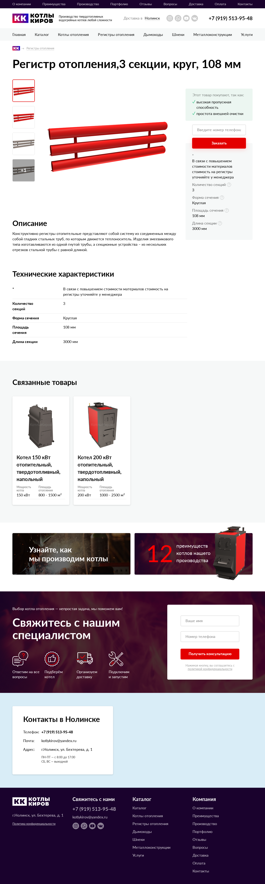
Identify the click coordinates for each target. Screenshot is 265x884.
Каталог (42, 34)
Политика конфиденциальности (33, 824)
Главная (19, 34)
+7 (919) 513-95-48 (231, 18)
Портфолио (119, 3)
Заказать (219, 142)
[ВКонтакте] (194, 18)
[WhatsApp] (178, 18)
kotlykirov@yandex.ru (58, 740)
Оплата (220, 3)
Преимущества (53, 3)
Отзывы (146, 3)
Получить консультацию (210, 653)
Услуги (247, 34)
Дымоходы (153, 34)
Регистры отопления (116, 34)
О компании (21, 3)
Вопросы (170, 3)
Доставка (196, 3)
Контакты (245, 3)
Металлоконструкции (212, 34)
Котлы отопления (73, 34)
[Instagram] (169, 18)
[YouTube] (186, 18)
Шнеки (178, 34)
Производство (88, 3)
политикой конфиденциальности (210, 669)
